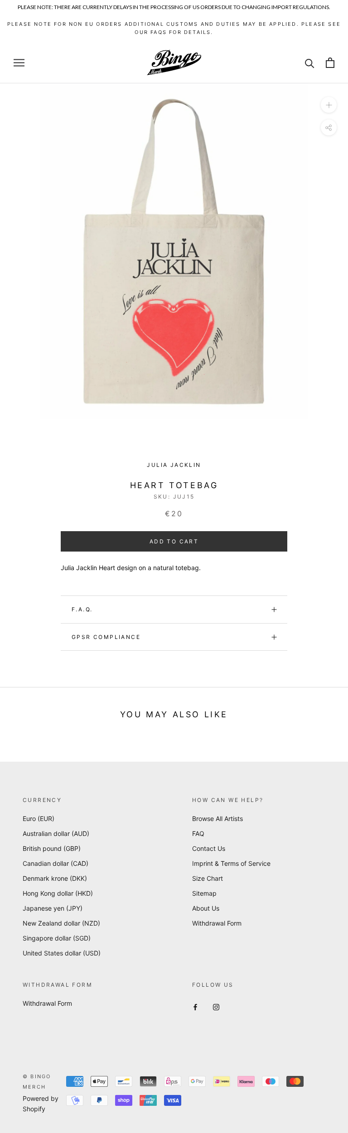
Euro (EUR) (38, 818)
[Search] (309, 62)
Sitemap (204, 893)
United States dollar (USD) (62, 953)
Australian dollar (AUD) (56, 833)
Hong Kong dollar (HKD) (58, 893)
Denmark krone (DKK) (55, 878)
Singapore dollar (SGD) (57, 938)
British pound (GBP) (52, 848)
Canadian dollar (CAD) (55, 863)
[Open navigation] (19, 63)
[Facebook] (195, 1006)
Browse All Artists (217, 818)
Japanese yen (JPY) (52, 908)
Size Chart (207, 878)
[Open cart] (330, 63)
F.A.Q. (82, 609)
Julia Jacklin (174, 464)
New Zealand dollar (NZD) (61, 923)
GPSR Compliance (106, 637)
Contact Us (208, 848)
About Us (205, 908)
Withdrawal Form (217, 923)
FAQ (198, 833)
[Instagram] (216, 1006)
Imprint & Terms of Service (231, 863)
